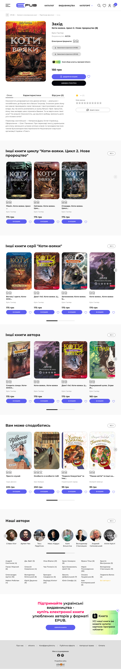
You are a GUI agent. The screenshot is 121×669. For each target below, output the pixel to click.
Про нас (20, 646)
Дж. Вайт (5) (29, 561)
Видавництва (67, 5)
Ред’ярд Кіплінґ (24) (50, 581)
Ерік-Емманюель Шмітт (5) (69, 568)
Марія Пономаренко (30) (87, 569)
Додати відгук (94, 110)
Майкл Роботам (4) (12, 581)
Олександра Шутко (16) (11, 576)
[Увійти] (109, 6)
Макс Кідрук (53, 543)
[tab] (9, 96)
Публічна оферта (67, 646)
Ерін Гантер (58, 33)
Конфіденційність (47, 646)
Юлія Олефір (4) (69, 580)
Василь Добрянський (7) (69, 576)
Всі (111, 153)
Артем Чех (25, 543)
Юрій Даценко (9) (30, 581)
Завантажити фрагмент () (67, 47)
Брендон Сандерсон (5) (49, 576)
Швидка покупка (68, 83)
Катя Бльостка (67, 543)
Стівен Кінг (11, 543)
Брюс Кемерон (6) (69, 562)
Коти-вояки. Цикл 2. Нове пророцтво (73, 28)
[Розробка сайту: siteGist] (60, 665)
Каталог (49, 5)
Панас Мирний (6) (12, 568)
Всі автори (104, 580)
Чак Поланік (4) (50, 567)
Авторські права (86, 646)
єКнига (31, 646)
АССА (67, 36)
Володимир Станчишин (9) (106, 568)
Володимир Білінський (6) (30, 576)
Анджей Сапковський (96, 543)
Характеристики (32, 95)
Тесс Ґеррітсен (39, 543)
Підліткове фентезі (47, 15)
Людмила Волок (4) (107, 576)
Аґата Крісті (109, 543)
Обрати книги (60, 627)
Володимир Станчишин (81, 543)
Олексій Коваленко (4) (30, 568)
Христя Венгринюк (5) (106, 562)
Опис (9, 95)
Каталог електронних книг (27, 15)
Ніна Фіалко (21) (50, 561)
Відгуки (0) (58, 95)
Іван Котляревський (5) (88, 582)
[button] (115, 270)
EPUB (12, 15)
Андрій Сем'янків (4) (11, 562)
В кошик (16, 221)
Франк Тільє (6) (88, 561)
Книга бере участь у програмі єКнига (76, 62)
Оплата (102, 646)
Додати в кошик (70, 77)
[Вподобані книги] (104, 6)
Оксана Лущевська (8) (87, 576)
